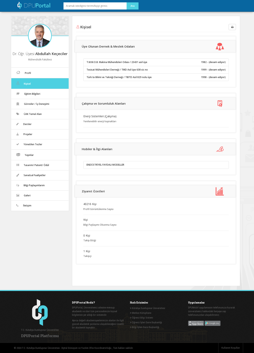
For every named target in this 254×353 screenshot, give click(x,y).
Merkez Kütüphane (141, 312)
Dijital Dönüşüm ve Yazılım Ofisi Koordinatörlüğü (87, 347)
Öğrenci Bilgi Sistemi (142, 317)
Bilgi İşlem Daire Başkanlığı (145, 327)
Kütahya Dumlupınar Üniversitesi (148, 308)
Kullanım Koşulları (230, 347)
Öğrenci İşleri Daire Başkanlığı (146, 322)
